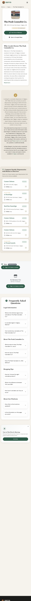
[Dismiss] (28, 426)
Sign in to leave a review (11, 267)
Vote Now (15, 439)
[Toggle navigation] (27, 2)
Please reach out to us (18, 141)
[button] (7, 83)
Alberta (3, 7)
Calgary (9, 7)
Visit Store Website (16, 32)
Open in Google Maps (16, 37)
